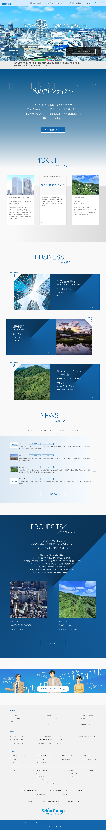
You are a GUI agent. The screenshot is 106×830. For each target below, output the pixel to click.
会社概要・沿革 (14, 756)
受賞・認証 (87, 756)
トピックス (74, 431)
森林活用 (83, 718)
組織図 (63, 756)
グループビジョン (41, 759)
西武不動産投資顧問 (42, 794)
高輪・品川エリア (15, 740)
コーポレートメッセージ (16, 763)
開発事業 (48, 715)
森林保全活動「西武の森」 (86, 736)
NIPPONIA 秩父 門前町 (45, 740)
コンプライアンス (88, 759)
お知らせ (61, 431)
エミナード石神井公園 (45, 736)
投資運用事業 (13, 715)
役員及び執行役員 (41, 763)
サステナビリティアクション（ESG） (43, 771)
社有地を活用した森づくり (40, 779)
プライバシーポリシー (63, 823)
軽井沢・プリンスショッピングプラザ (49, 743)
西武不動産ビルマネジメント (57, 791)
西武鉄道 (29, 801)
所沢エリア (13, 736)
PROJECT (13, 732)
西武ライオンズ (72, 801)
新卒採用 (72, 773)
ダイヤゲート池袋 (15, 743)
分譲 (12, 721)
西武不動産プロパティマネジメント (30, 791)
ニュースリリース (62, 3)
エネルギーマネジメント (86, 721)
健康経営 (36, 773)
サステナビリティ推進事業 (86, 715)
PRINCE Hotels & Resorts (50, 801)
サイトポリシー (47, 823)
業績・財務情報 (66, 759)
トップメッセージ (14, 759)
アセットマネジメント (16, 718)
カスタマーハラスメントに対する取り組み (44, 783)
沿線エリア (50, 724)
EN (90, 3)
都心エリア (50, 718)
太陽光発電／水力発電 (86, 724)
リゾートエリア (51, 721)
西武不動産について (53, 129)
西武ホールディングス (30, 823)
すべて (30, 431)
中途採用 (72, 776)
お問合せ (78, 3)
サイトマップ (78, 823)
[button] (43, 54)
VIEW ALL (53, 494)
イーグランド (78, 791)
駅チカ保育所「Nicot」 (40, 776)
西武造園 (64, 794)
